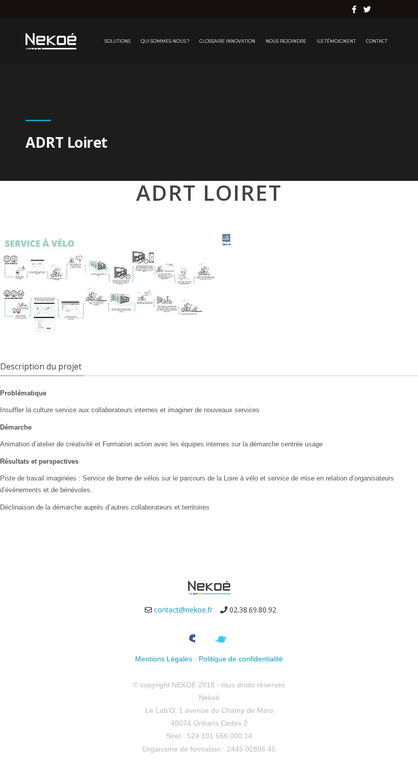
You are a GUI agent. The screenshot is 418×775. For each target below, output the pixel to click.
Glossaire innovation (227, 41)
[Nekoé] (50, 41)
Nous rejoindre (286, 41)
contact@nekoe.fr (183, 609)
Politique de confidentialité (241, 659)
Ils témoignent (336, 41)
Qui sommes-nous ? (165, 41)
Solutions (117, 41)
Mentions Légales (163, 659)
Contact (376, 41)
